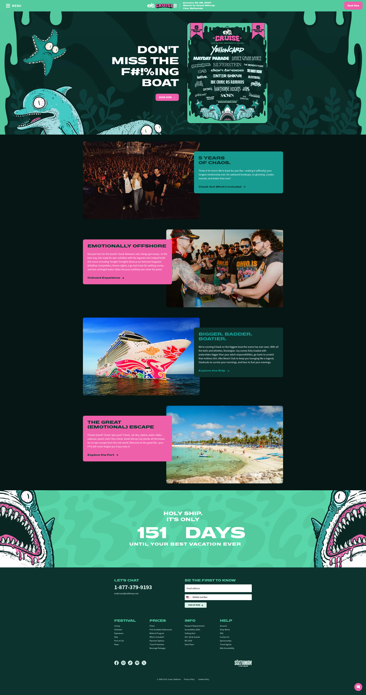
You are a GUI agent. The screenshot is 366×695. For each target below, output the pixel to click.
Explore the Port (101, 455)
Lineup (117, 626)
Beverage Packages (158, 648)
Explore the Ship (212, 371)
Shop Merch (225, 629)
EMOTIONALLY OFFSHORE (126, 246)
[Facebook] (117, 663)
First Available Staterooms (161, 629)
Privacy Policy (189, 679)
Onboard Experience (104, 278)
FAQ (221, 633)
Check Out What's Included (220, 187)
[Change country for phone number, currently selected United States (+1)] (188, 597)
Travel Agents (225, 644)
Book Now (353, 5)
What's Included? (157, 637)
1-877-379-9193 (133, 587)
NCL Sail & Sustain (192, 637)
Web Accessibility (227, 648)
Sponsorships (225, 640)
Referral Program (157, 633)
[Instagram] (124, 663)
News (116, 644)
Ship (116, 637)
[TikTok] (131, 663)
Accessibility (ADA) (192, 629)
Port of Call (119, 640)
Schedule (118, 629)
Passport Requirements (195, 626)
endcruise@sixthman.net (126, 593)
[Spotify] (138, 663)
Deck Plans (189, 644)
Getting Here (190, 633)
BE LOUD (188, 640)
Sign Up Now (194, 605)
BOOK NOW (165, 97)
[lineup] (227, 72)
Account (223, 626)
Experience (118, 633)
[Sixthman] (243, 663)
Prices (152, 626)
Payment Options (157, 640)
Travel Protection (157, 644)
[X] (144, 663)
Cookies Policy (203, 679)
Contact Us (224, 637)
